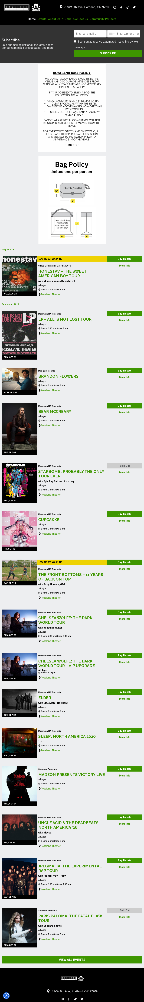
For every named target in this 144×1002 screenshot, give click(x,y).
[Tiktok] (127, 7)
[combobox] (111, 33)
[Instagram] (114, 7)
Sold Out (125, 465)
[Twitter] (134, 7)
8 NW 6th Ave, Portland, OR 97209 (87, 7)
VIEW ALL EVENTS (72, 960)
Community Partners (103, 19)
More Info (124, 265)
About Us (54, 19)
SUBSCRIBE (108, 53)
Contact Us (80, 19)
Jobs (68, 19)
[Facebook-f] (121, 7)
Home (32, 19)
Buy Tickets (125, 259)
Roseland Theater (51, 294)
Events (42, 19)
